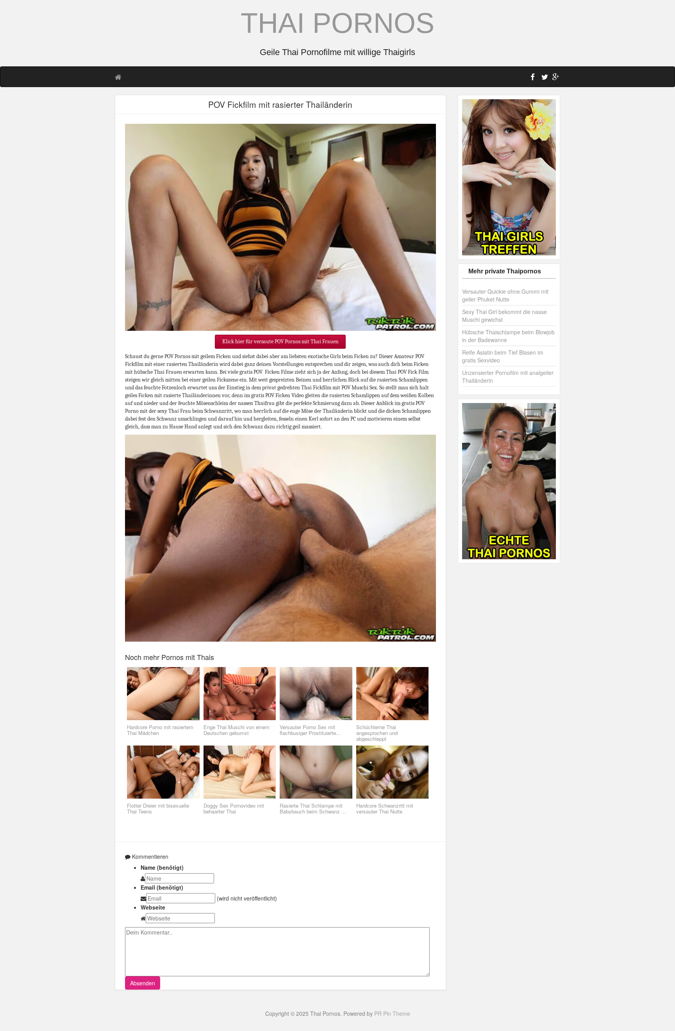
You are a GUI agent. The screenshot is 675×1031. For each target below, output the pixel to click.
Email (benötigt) (162, 887)
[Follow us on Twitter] (543, 78)
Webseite (153, 907)
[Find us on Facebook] (532, 78)
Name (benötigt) (162, 867)
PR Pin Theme (392, 1013)
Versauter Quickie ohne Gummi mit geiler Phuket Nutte (505, 295)
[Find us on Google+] (554, 78)
